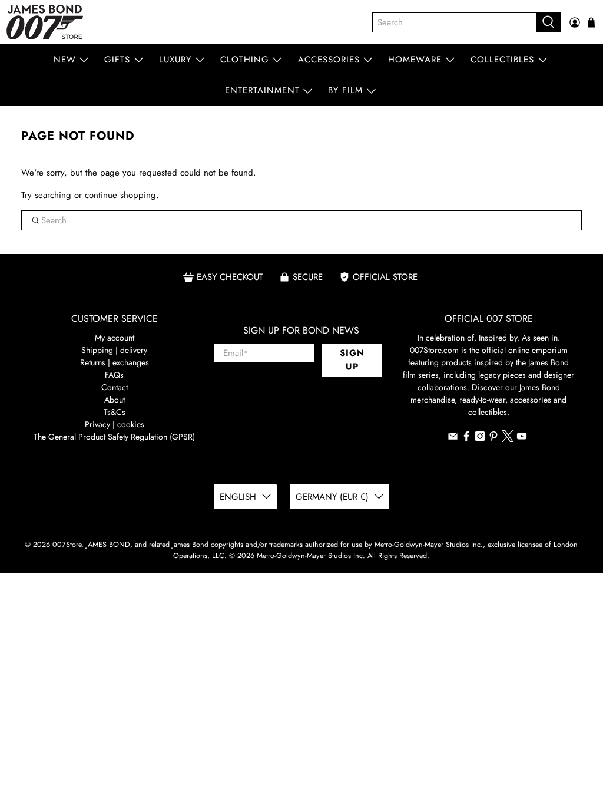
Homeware (415, 59)
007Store (66, 544)
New (65, 59)
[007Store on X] (507, 439)
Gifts (117, 59)
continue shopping (120, 195)
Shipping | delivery (114, 350)
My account (114, 338)
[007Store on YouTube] (521, 438)
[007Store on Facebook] (466, 438)
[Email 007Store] (453, 438)
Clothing (244, 59)
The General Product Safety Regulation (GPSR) (114, 437)
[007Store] (44, 22)
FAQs (114, 375)
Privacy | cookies (114, 424)
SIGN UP (352, 360)
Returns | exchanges (114, 362)
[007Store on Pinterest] (493, 438)
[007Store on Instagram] (480, 438)
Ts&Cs (114, 412)
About (114, 399)
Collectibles (502, 59)
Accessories (329, 59)
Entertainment (262, 90)
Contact (114, 387)
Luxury (175, 59)
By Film (345, 90)
